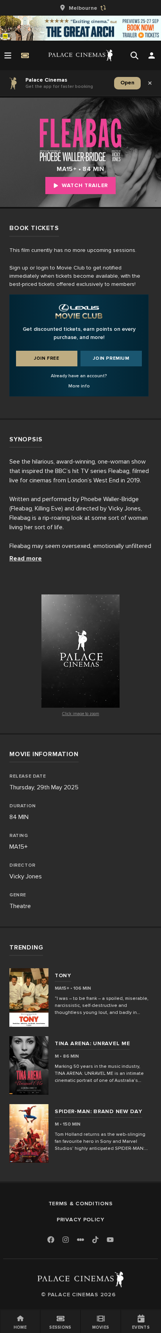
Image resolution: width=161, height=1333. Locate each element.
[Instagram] (65, 1240)
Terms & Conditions (80, 1203)
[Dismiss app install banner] (150, 83)
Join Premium (111, 358)
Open (127, 82)
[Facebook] (50, 1240)
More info (79, 386)
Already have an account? (79, 376)
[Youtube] (110, 1240)
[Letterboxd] (80, 1239)
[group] (80, 8)
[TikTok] (95, 1239)
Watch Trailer (85, 185)
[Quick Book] (25, 55)
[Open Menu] (8, 55)
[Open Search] (134, 55)
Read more (25, 558)
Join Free (46, 358)
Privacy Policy (80, 1219)
